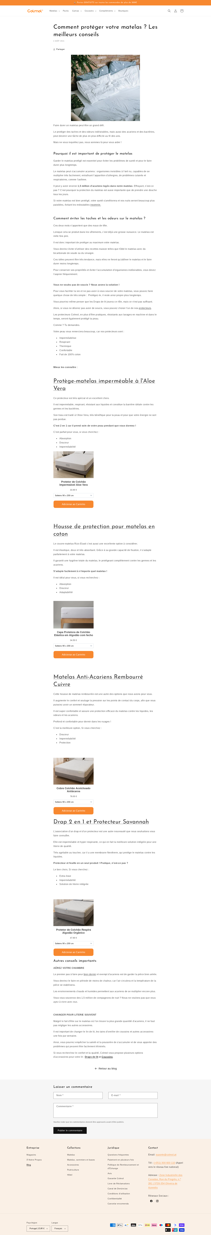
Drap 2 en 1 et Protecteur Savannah (101, 822)
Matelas (71, 1155)
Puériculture (73, 1170)
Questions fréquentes (118, 1155)
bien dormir (90, 974)
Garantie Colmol (116, 1178)
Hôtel (69, 1175)
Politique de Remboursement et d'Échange (123, 1166)
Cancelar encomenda (118, 1203)
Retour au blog (108, 1068)
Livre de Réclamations (119, 1183)
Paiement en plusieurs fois (121, 1160)
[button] (54, 11)
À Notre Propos (34, 1160)
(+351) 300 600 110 (164, 1163)
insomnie (95, 205)
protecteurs (145, 308)
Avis (110, 1173)
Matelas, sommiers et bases (81, 1160)
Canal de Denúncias (118, 1188)
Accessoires (73, 1165)
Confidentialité (115, 1198)
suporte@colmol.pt (166, 1154)
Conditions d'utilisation (119, 1193)
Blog (29, 1165)
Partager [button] (60, 49)
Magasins (31, 1155)
